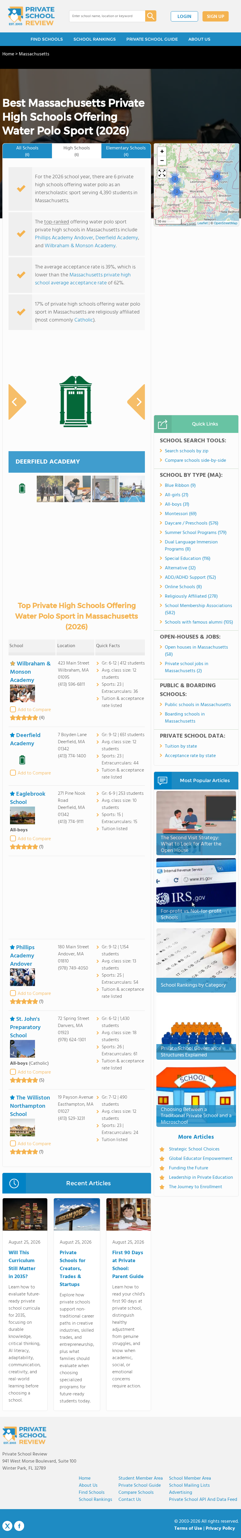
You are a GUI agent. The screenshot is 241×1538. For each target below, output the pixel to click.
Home (85, 1478)
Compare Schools (136, 1492)
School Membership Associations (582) (198, 609)
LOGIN (184, 17)
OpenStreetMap (225, 223)
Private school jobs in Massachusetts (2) (186, 667)
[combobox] (103, 16)
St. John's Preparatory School (25, 1027)
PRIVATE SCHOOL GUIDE (152, 39)
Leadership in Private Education (201, 1177)
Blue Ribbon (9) (180, 485)
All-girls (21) (176, 495)
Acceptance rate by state (190, 755)
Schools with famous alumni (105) (199, 622)
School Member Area (190, 1478)
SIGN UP (215, 17)
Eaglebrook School (27, 798)
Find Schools (92, 1492)
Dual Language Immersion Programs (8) (191, 546)
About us (88, 1485)
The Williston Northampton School (30, 1106)
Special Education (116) (187, 558)
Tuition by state (181, 746)
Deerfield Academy (117, 238)
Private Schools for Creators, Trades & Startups (73, 1269)
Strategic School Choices (194, 1149)
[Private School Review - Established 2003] (31, 16)
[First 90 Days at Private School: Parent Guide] (128, 1215)
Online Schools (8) (183, 587)
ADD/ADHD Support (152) (190, 577)
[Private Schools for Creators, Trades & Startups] (77, 1215)
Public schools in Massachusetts (198, 704)
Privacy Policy (220, 1528)
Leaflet (203, 223)
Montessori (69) (181, 513)
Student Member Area (140, 1478)
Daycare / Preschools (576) (191, 523)
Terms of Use (188, 1528)
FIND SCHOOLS (47, 39)
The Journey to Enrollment (195, 1187)
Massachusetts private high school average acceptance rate (83, 279)
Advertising (180, 1492)
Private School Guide (139, 1485)
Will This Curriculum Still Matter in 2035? (22, 1265)
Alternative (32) (180, 568)
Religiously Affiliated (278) (191, 596)
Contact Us (129, 1499)
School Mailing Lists (189, 1485)
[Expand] (162, 173)
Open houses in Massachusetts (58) (196, 651)
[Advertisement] (77, 897)
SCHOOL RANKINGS (94, 39)
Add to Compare (34, 710)
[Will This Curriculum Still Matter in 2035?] (25, 1215)
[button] (217, 176)
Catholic (83, 320)
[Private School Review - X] (7, 1526)
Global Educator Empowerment (200, 1159)
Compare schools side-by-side (195, 460)
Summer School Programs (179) (196, 532)
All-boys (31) (177, 504)
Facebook (19, 1526)
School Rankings (95, 1499)
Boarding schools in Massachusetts (185, 718)
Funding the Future (188, 1168)
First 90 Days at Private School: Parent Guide (128, 1265)
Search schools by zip (186, 451)
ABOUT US (199, 39)
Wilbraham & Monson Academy (80, 246)
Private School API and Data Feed (203, 1499)
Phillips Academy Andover (64, 238)
